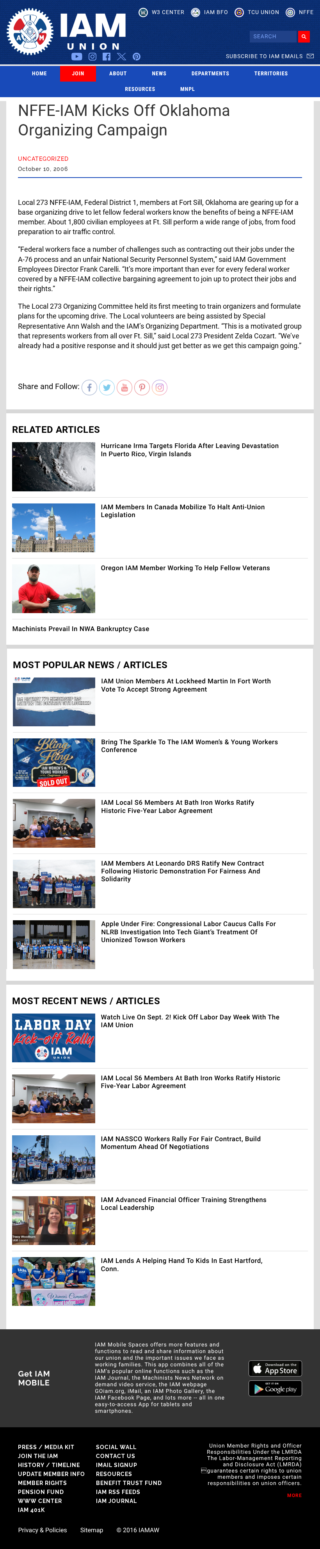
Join (78, 74)
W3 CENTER (168, 12)
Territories (271, 74)
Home (39, 74)
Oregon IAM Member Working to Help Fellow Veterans (185, 568)
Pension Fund (41, 1492)
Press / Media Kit (46, 1447)
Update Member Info (51, 1474)
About (118, 74)
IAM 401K (31, 1510)
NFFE (306, 12)
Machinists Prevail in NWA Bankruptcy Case (80, 629)
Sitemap (91, 1530)
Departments (210, 74)
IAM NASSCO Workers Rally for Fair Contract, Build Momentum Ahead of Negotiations (181, 1143)
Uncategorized (43, 159)
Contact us (115, 1456)
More (294, 1495)
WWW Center (40, 1501)
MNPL (187, 89)
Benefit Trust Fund (129, 1483)
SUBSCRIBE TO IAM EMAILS (264, 56)
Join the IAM (38, 1456)
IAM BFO (216, 12)
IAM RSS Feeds (118, 1492)
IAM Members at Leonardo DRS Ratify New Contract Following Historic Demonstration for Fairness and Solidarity (182, 872)
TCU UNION (263, 12)
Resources (140, 89)
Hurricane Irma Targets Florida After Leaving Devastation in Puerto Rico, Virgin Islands (190, 450)
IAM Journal (116, 1501)
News (159, 74)
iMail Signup (116, 1465)
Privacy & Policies (42, 1530)
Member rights (42, 1483)
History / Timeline (49, 1465)
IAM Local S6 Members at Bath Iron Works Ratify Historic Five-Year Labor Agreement (177, 807)
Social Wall (116, 1447)
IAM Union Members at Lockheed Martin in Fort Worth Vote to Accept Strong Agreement (186, 685)
